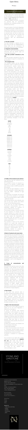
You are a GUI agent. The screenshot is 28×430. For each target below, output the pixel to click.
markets (14, 14)
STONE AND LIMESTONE (14, 7)
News (14, 15)
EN (9, 18)
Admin (5, 402)
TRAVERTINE (14, 9)
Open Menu (14, 2)
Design (14, 12)
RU (16, 18)
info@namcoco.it (12, 390)
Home (14, 3)
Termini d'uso (6, 398)
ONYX (14, 11)
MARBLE (14, 6)
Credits (5, 401)
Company (14, 5)
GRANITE (14, 8)
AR (14, 18)
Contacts (14, 16)
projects (14, 13)
